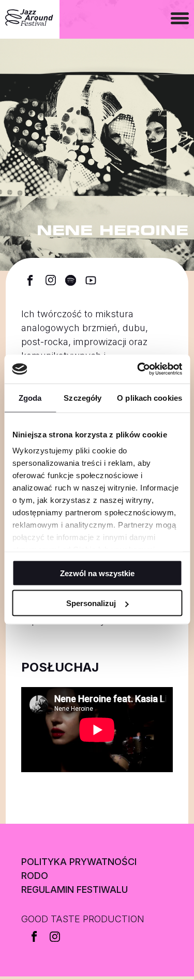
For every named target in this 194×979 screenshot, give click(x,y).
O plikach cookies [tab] (149, 397)
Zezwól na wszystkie (97, 572)
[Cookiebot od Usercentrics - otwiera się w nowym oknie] (138, 369)
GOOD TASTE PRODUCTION (82, 918)
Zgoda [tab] (30, 397)
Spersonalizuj (91, 603)
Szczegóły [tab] (82, 397)
